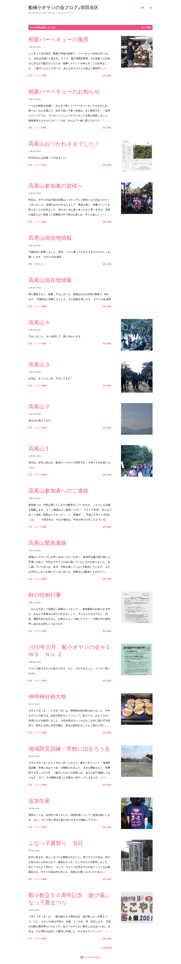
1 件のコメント (40, 264)
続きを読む (107, 75)
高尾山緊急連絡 (47, 543)
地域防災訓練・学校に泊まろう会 (69, 749)
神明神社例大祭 (47, 697)
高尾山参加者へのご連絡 (58, 491)
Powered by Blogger (92, 957)
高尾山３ (39, 364)
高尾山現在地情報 (50, 238)
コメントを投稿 (40, 75)
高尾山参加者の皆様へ (55, 186)
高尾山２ (39, 406)
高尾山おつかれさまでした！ (64, 144)
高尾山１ (39, 449)
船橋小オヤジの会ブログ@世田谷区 (63, 7)
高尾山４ (39, 322)
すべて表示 (146, 27)
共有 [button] (30, 75)
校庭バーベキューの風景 (58, 39)
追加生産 (39, 801)
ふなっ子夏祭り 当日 (55, 843)
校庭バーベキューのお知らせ (64, 92)
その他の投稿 (106, 948)
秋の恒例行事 (44, 595)
